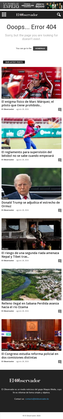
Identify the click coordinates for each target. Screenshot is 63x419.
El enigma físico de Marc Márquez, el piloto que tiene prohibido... (28, 103)
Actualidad (6, 299)
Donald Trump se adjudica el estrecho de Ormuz (31, 204)
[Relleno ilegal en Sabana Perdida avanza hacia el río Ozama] (31, 284)
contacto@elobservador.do (37, 399)
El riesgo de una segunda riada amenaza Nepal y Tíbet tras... (30, 255)
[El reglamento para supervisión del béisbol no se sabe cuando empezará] (31, 133)
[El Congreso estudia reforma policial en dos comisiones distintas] (31, 335)
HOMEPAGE (40, 48)
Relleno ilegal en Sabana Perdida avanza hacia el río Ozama (30, 305)
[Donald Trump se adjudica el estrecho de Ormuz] (31, 184)
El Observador (8, 109)
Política (5, 350)
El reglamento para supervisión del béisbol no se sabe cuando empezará (28, 154)
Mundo (5, 198)
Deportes (6, 97)
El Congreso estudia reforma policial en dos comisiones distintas (30, 355)
